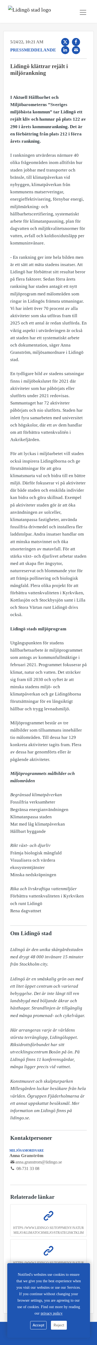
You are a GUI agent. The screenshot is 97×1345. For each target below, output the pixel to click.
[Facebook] (76, 42)
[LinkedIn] (65, 50)
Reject (59, 1325)
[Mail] (76, 50)
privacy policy (52, 1313)
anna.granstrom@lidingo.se (38, 1162)
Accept (38, 1325)
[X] (65, 42)
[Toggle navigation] (83, 12)
